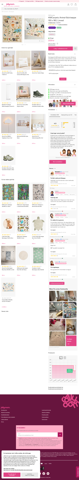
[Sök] (3, 9)
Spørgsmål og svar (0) (66, 115)
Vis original (53, 204)
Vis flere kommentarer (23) (56, 283)
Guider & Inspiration (5, 412)
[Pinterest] (48, 473)
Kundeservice (4, 410)
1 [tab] (22, 45)
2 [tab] (24, 45)
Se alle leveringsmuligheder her (55, 389)
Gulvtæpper (11, 11)
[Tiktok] (43, 473)
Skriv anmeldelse (57, 162)
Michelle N (57, 171)
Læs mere (63, 79)
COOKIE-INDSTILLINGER (29, 474)
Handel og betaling (46, 412)
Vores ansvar (44, 419)
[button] (2, 4)
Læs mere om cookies (8, 468)
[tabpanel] (12, 29)
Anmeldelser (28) (55, 115)
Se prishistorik (51, 45)
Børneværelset (5, 11)
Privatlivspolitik (45, 414)
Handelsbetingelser (5, 414)
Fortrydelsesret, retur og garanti (8, 417)
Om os (2, 421)
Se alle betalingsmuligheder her (55, 387)
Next (44, 29)
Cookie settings (45, 417)
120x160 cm (51, 34)
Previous (3, 29)
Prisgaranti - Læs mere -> (56, 94)
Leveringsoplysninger (46, 410)
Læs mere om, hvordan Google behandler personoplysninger (17, 470)
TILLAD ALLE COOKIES (12, 474)
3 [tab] (25, 45)
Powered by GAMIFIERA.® (54, 347)
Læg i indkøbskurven (60, 48)
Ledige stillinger (4, 419)
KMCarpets (51, 15)
